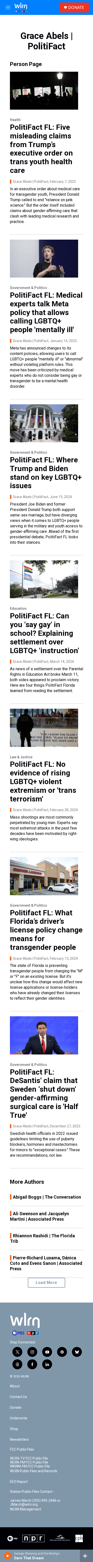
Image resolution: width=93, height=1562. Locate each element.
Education (18, 608)
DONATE (76, 7)
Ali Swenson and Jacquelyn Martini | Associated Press (39, 1216)
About (15, 1386)
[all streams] (86, 1556)
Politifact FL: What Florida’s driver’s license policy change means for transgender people (46, 930)
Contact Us (18, 1397)
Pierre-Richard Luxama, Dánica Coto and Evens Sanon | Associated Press (46, 1263)
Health (15, 120)
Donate (15, 1407)
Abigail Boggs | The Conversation (47, 1197)
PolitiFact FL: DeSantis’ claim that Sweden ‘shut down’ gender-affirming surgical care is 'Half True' (44, 1093)
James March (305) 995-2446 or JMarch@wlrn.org (35, 1502)
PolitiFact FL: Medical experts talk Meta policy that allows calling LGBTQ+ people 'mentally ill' (46, 312)
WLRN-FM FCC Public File (29, 1462)
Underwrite (18, 1418)
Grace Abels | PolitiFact (30, 182)
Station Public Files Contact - (32, 1492)
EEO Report (19, 1482)
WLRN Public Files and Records (33, 1471)
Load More (46, 1282)
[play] (7, 1555)
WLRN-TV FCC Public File (29, 1458)
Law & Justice (21, 757)
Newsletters (19, 1439)
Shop (14, 1429)
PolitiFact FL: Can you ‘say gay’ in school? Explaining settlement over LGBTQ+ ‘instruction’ (44, 633)
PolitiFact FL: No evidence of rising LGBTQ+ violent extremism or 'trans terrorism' (43, 781)
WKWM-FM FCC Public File (30, 1466)
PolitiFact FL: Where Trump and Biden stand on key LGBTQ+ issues (46, 472)
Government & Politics (28, 288)
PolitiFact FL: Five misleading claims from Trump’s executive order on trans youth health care (41, 149)
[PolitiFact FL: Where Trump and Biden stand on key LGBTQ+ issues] (44, 423)
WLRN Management (25, 1509)
